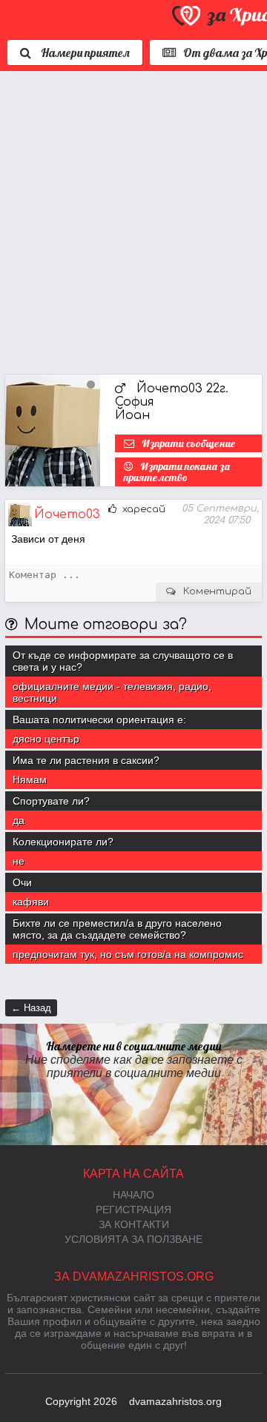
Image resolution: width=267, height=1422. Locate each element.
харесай (142, 509)
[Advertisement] (133, 219)
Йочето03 (67, 514)
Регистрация (133, 1209)
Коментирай (217, 591)
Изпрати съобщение (188, 443)
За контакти (134, 1224)
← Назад (31, 1007)
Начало (133, 1195)
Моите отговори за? (105, 624)
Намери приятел (84, 52)
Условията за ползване (133, 1239)
